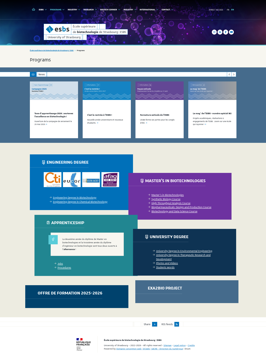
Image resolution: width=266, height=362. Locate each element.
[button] (154, 324)
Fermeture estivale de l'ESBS (154, 115)
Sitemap (167, 345)
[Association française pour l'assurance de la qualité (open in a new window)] (110, 179)
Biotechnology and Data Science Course (174, 211)
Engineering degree (68, 162)
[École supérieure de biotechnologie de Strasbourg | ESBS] (57, 29)
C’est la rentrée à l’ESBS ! (99, 115)
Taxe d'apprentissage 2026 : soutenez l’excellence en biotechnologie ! (53, 115)
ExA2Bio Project (165, 288)
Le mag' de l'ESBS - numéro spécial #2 (212, 113)
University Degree (169, 236)
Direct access (216, 9)
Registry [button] (72, 9)
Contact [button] (166, 9)
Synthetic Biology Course (165, 199)
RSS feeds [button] (167, 324)
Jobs (60, 263)
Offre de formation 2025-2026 (70, 293)
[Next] (233, 74)
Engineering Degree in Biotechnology (74, 197)
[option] (54, 109)
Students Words (165, 267)
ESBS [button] (41, 9)
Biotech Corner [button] (108, 9)
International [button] (147, 9)
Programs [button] (55, 9)
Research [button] (88, 9)
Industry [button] (128, 9)
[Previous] (229, 74)
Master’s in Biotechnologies (175, 180)
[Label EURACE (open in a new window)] (91, 179)
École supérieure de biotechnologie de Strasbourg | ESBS (52, 50)
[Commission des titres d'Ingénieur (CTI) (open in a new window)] (52, 179)
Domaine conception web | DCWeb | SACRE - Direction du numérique (149, 348)
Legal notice (180, 345)
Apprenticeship (67, 222)
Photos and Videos (167, 263)
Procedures (64, 267)
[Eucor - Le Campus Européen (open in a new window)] (72, 179)
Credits (191, 345)
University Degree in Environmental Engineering (184, 251)
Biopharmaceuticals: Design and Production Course (181, 207)
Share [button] (147, 324)
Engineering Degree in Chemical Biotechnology (80, 201)
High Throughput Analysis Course (170, 203)
